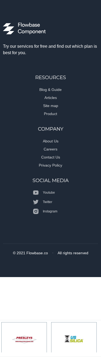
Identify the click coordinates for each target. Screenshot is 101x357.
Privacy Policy (50, 165)
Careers (50, 149)
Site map (50, 106)
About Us (50, 141)
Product (50, 114)
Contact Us (50, 157)
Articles (50, 97)
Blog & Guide (50, 89)
